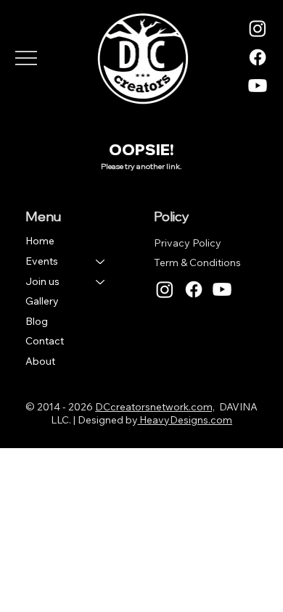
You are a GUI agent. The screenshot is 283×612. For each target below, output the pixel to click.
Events (41, 261)
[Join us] (101, 282)
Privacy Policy (187, 242)
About (40, 361)
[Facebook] (257, 57)
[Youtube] (257, 85)
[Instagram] (257, 28)
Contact (44, 340)
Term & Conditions (197, 262)
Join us (42, 281)
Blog (36, 321)
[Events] (101, 262)
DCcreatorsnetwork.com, (154, 406)
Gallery (42, 300)
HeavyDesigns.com (184, 419)
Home (39, 240)
